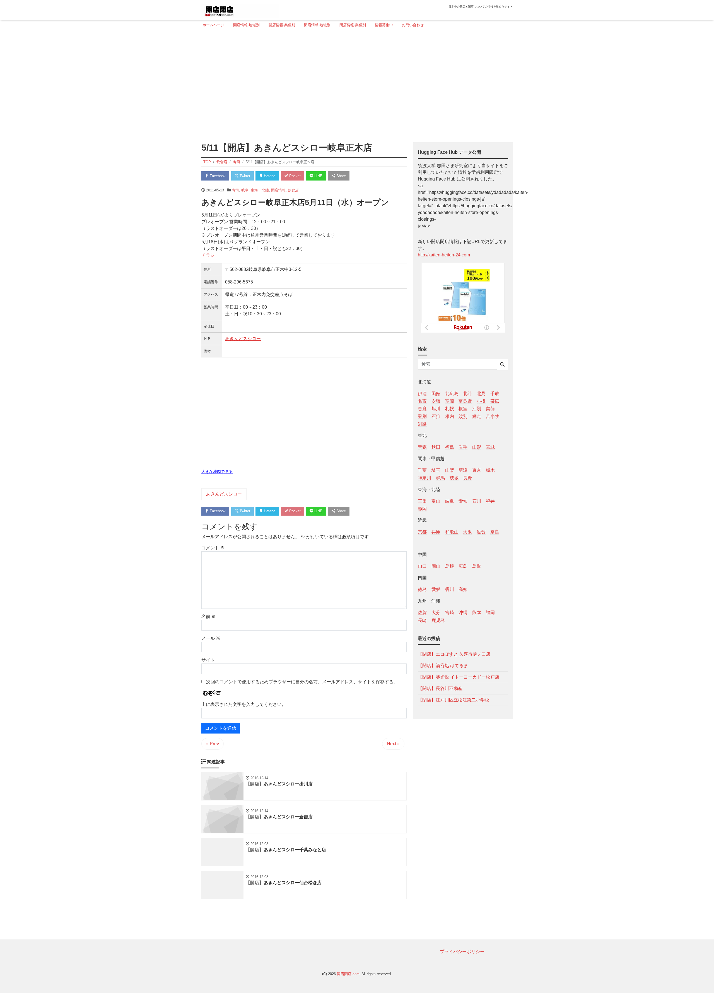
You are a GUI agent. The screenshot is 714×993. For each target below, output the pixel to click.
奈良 (494, 531)
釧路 (422, 423)
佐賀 (422, 612)
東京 (476, 470)
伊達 (422, 393)
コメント (213, 547)
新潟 (463, 470)
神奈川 (424, 477)
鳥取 (476, 566)
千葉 (422, 470)
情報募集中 (384, 25)
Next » (393, 743)
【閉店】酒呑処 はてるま (443, 665)
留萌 (490, 408)
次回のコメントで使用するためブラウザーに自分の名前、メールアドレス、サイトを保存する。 (302, 681)
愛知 (463, 501)
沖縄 (463, 612)
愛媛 (435, 589)
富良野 (465, 401)
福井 (490, 501)
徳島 (422, 589)
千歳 (494, 393)
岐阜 (245, 190)
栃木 (490, 470)
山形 (476, 446)
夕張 (435, 401)
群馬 (440, 477)
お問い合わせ (413, 25)
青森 (422, 446)
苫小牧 (492, 416)
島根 (449, 566)
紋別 (463, 416)
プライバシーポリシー (462, 951)
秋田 (435, 446)
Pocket (294, 176)
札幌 (449, 408)
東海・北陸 (260, 190)
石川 (476, 501)
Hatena (269, 176)
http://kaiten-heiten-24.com (444, 255)
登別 (422, 416)
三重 (422, 501)
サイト (208, 660)
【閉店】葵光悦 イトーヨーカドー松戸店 (458, 676)
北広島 (452, 393)
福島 (449, 446)
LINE (317, 176)
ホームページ (213, 25)
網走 (476, 416)
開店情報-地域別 (246, 25)
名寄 (422, 401)
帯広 (494, 401)
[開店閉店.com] (240, 9)
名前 (208, 616)
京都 (422, 531)
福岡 (490, 612)
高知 (463, 589)
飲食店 (293, 190)
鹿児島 (438, 620)
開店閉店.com (348, 974)
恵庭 (422, 408)
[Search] (502, 365)
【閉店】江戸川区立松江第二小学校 (453, 699)
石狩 (435, 416)
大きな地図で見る (217, 471)
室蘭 (449, 401)
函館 (435, 393)
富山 (435, 501)
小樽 (481, 401)
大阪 (467, 531)
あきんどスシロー (243, 338)
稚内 (449, 416)
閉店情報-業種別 (352, 25)
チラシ (208, 255)
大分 (435, 612)
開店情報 (278, 190)
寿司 (235, 190)
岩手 (463, 446)
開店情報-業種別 (282, 25)
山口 (422, 566)
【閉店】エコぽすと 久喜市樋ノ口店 (454, 653)
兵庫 (435, 531)
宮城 (490, 446)
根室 (463, 408)
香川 (449, 589)
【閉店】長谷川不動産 (440, 688)
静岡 (422, 508)
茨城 (454, 477)
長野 (467, 477)
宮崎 (449, 612)
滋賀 (481, 531)
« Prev (212, 743)
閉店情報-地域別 (317, 25)
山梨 (449, 470)
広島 (463, 566)
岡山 (435, 566)
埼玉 (435, 470)
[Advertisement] (355, 83)
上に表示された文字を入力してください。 (243, 704)
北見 (481, 393)
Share (340, 176)
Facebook (217, 176)
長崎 (422, 620)
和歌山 (452, 531)
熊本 (476, 612)
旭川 (435, 408)
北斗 (467, 393)
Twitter (244, 176)
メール (210, 638)
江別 (476, 408)
